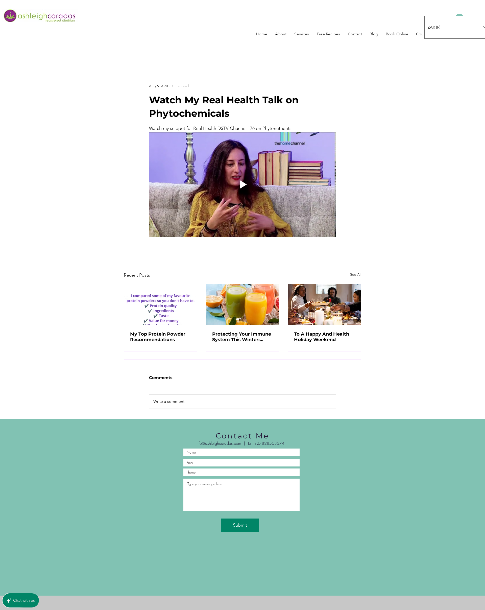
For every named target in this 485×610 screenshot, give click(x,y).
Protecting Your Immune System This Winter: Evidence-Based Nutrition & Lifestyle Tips (242, 336)
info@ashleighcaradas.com (218, 443)
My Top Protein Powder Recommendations (157, 336)
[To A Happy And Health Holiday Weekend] (324, 304)
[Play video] (242, 184)
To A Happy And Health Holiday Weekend (321, 336)
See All (355, 274)
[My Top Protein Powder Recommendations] (160, 304)
